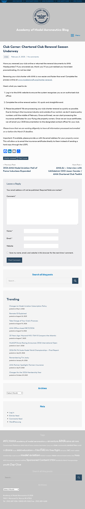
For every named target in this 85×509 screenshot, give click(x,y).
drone (8, 450)
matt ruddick (75, 450)
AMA (62, 441)
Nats (77, 455)
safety (23, 460)
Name (10, 231)
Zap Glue (15, 464)
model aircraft (16, 455)
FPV (47, 450)
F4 (34, 450)
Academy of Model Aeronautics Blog (42, 30)
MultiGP (43, 455)
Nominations (10, 460)
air (46, 441)
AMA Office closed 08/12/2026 (21, 328)
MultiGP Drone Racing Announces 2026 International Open (33, 343)
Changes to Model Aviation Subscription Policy (28, 306)
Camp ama (50, 445)
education (27, 450)
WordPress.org (15, 422)
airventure (52, 441)
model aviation (30, 455)
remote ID (18, 460)
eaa (19, 450)
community (62, 445)
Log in (11, 412)
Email (9, 238)
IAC (68, 450)
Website (10, 246)
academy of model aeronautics (30, 441)
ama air (70, 441)
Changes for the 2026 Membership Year (25, 372)
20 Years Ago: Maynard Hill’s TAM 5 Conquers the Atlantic (33, 335)
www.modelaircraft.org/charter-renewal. (35, 80)
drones (15, 450)
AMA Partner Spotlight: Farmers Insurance (26, 365)
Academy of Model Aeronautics (15, 495)
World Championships (70, 460)
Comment (11, 196)
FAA (37, 450)
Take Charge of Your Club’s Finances (23, 321)
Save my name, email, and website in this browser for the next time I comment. (41, 253)
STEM (52, 460)
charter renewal (10, 158)
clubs (6, 57)
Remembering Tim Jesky (19, 358)
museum (48, 455)
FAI (42, 450)
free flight (55, 450)
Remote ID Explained (17, 313)
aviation (36, 445)
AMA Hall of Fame (27, 445)
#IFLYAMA (9, 441)
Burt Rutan (42, 445)
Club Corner (22, 158)
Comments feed (15, 419)
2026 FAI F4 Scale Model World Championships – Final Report (34, 350)
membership (7, 455)
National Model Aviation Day (65, 455)
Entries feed (14, 416)
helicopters (63, 450)
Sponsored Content (37, 460)
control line (72, 445)
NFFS (5, 460)
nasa (54, 455)
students (59, 460)
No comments (33, 57)
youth (6, 464)
